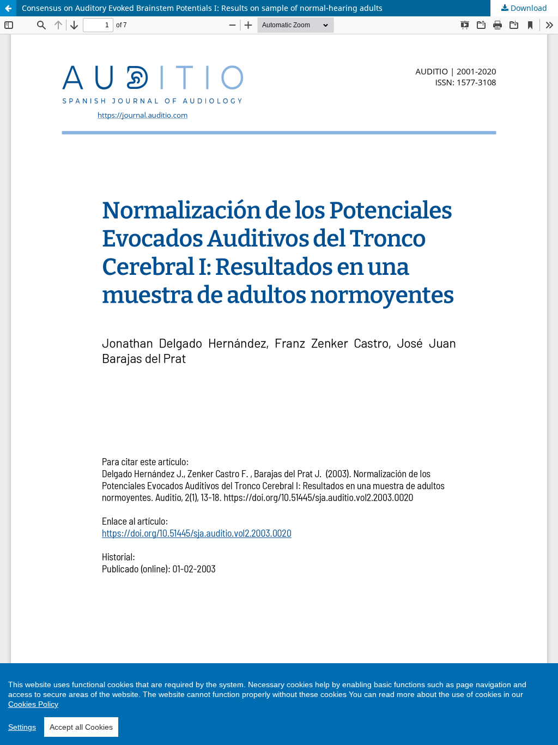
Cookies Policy (33, 704)
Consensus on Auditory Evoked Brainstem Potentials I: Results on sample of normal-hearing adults (202, 8)
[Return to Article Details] (8, 8)
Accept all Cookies (81, 727)
